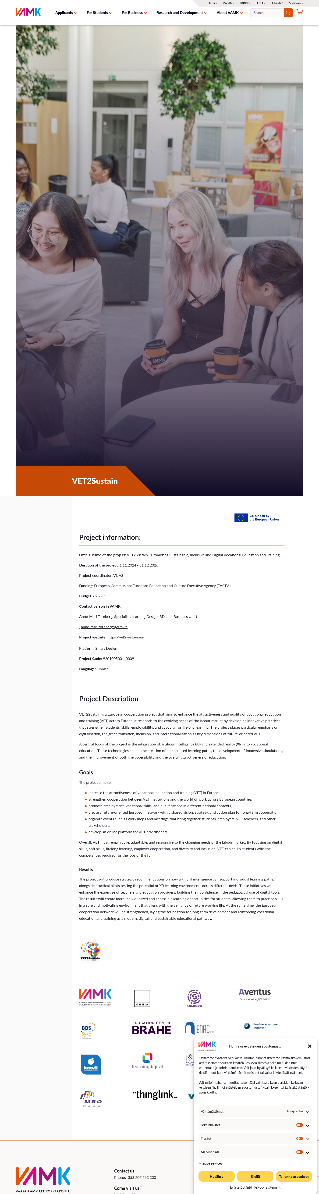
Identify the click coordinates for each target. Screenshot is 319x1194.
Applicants (64, 12)
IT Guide (276, 3)
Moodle (227, 3)
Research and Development (179, 12)
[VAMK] (28, 12)
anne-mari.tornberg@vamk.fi (104, 626)
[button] (309, 1046)
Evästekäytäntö (296, 1087)
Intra (212, 3)
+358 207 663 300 (141, 1177)
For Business (132, 12)
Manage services (210, 1163)
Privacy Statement (267, 1187)
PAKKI (244, 3)
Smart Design (106, 648)
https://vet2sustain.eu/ (126, 637)
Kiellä (255, 1176)
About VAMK (228, 12)
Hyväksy (216, 1176)
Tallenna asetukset (294, 1176)
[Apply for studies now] (299, 13)
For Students (97, 12)
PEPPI (259, 3)
